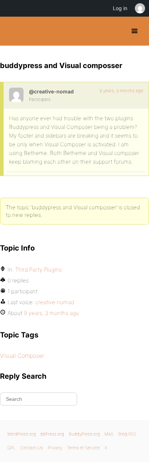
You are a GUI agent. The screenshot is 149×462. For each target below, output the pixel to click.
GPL (11, 447)
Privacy (55, 447)
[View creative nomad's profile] (16, 95)
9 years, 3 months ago (121, 90)
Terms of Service (83, 447)
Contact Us (31, 447)
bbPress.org (52, 434)
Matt (109, 434)
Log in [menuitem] (120, 8)
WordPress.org (21, 434)
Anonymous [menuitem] (139, 8)
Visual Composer (22, 355)
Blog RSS (127, 434)
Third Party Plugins (38, 269)
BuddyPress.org (12, 31)
